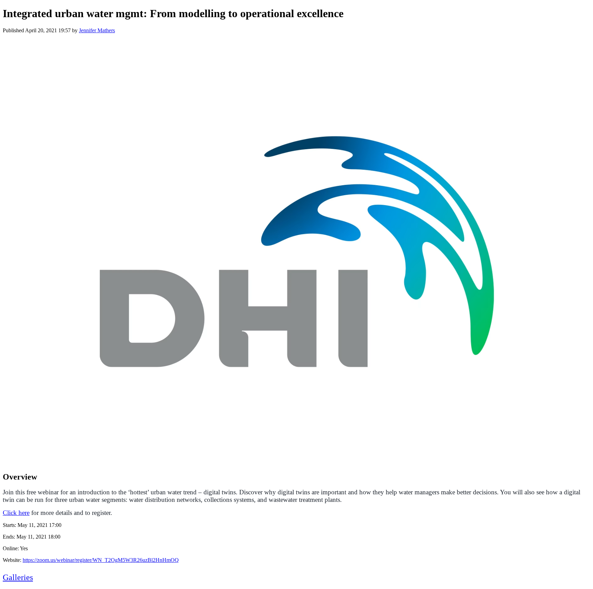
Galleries (18, 577)
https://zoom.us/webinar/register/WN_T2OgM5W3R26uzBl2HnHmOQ (101, 560)
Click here (16, 512)
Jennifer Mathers (97, 30)
